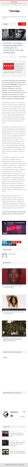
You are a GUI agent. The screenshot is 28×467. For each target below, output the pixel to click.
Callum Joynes (11, 254)
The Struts (13, 84)
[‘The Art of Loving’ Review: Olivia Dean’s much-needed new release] (14, 302)
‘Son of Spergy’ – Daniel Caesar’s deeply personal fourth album (12, 286)
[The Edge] (14, 10)
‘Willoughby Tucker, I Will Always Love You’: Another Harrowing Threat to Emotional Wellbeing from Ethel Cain (13, 339)
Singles (24, 56)
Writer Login (21, 464)
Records (21, 56)
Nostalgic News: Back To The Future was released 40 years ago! (17, 434)
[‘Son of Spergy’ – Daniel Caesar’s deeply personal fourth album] (14, 276)
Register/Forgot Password (11, 464)
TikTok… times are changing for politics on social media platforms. (18, 452)
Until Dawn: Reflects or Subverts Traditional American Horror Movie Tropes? (17, 444)
